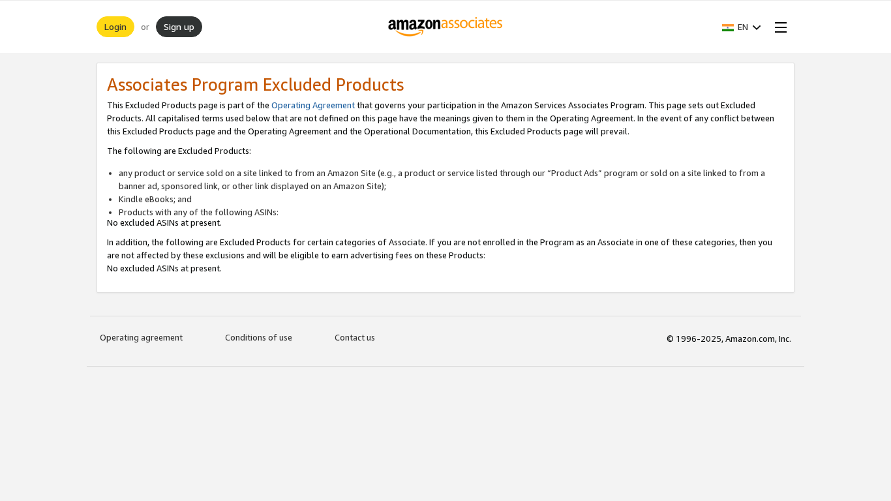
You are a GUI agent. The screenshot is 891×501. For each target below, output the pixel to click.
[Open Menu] (778, 27)
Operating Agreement (313, 105)
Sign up (179, 26)
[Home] (446, 27)
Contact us (355, 337)
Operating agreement (141, 337)
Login (115, 26)
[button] (741, 27)
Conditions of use (258, 337)
